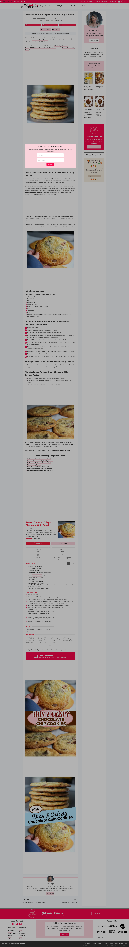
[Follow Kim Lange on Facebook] (47, 893)
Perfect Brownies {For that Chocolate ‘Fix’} (39, 463)
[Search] (125, 937)
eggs (33, 583)
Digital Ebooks (113, 1)
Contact (21, 931)
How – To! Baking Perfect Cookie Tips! (38, 466)
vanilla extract (38, 581)
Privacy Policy (104, 1)
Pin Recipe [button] (64, 543)
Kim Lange (42, 20)
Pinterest (53, 450)
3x (73, 563)
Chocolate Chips (38, 314)
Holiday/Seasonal (12, 933)
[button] (26, 539)
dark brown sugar (37, 576)
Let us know (42, 657)
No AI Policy (22, 933)
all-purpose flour (37, 566)
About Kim (97, 1)
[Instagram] (119, 1)
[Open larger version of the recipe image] (66, 537)
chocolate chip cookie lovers (40, 40)
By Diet (9, 938)
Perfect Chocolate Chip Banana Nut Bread (39, 459)
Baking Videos (89, 1)
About (20, 930)
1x (68, 563)
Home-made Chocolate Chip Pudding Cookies (40, 461)
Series (9, 937)
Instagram (59, 450)
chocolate (70, 444)
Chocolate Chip (67, 442)
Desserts (10, 932)
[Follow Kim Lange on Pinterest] (53, 893)
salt (38, 570)
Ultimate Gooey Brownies (34, 465)
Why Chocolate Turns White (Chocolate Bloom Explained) (99, 113)
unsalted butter (35, 572)
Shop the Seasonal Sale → (94, 176)
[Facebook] (124, 1)
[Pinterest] (122, 1)
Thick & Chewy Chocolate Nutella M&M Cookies (43, 48)
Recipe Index (43, 6)
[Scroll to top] (127, 942)
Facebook (67, 450)
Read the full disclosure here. (63, 33)
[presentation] (88, 78)
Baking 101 (82, 1)
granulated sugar (37, 574)
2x (70, 563)
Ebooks (21, 938)
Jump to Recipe (46, 29)
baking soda (37, 568)
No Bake (10, 935)
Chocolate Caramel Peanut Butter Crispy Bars (39, 470)
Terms (20, 937)
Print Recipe (57, 29)
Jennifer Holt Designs (18, 943)
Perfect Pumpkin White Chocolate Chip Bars (39, 468)
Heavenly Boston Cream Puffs (70, 901)
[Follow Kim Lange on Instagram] (50, 893)
